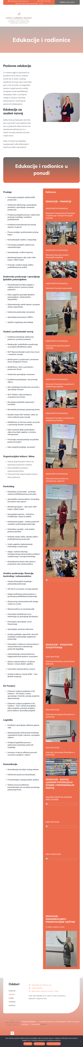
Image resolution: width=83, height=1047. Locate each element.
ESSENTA (43, 1024)
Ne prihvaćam (39, 1044)
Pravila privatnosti (28, 1022)
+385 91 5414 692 (37, 988)
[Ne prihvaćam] (80, 1041)
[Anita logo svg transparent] (18, 12)
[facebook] (12, 1033)
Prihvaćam (27, 1044)
